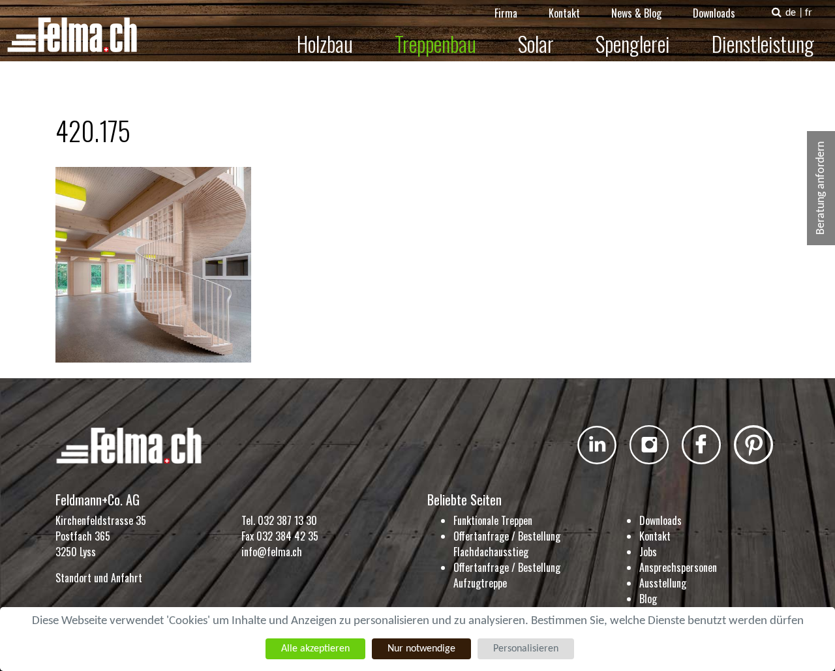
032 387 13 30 (287, 520)
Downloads (714, 13)
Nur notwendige (421, 649)
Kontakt (564, 13)
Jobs (648, 551)
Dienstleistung (763, 43)
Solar (536, 43)
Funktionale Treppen (492, 520)
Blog (648, 598)
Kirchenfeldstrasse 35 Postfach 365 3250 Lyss (100, 536)
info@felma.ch (271, 551)
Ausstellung (662, 583)
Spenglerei (633, 43)
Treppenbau (435, 43)
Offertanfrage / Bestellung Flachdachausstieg (506, 543)
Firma (505, 13)
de (790, 13)
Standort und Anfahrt (98, 578)
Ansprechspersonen (678, 567)
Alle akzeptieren (315, 649)
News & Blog (636, 13)
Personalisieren (525, 649)
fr (808, 13)
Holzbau (325, 43)
